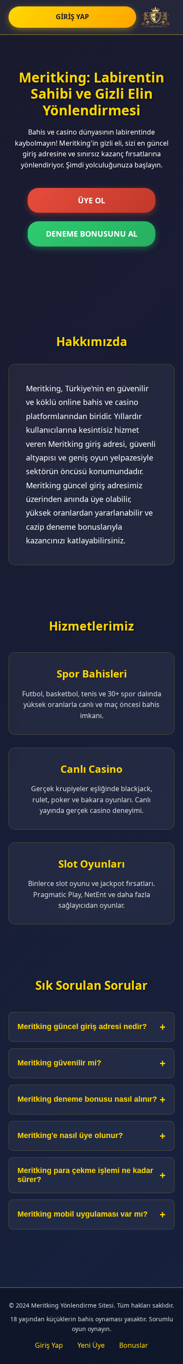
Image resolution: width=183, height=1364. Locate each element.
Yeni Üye (91, 1345)
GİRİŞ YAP (72, 16)
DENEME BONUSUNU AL (91, 234)
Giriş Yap (49, 1345)
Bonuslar (133, 1345)
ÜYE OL (91, 200)
